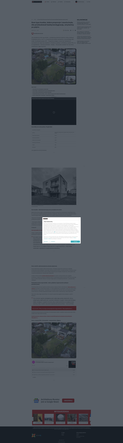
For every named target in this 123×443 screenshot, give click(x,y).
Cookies (49, 238)
